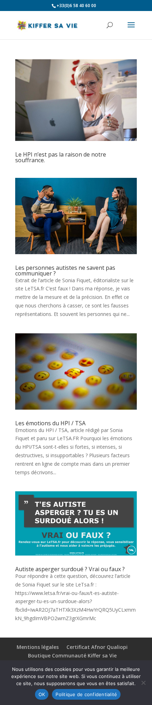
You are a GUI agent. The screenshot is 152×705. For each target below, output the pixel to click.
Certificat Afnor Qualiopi (97, 647)
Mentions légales (38, 647)
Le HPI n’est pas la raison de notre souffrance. (60, 157)
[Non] (143, 682)
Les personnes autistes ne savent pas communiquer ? (65, 270)
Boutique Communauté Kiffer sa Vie (72, 655)
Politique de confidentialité (86, 694)
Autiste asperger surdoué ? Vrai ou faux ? (70, 569)
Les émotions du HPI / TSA (50, 423)
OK (42, 694)
